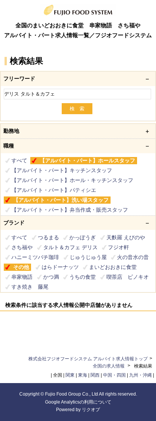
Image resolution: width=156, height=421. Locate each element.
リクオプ (91, 409)
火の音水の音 (133, 257)
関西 (95, 375)
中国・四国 (114, 375)
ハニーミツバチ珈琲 (35, 257)
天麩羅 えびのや (125, 237)
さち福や (22, 247)
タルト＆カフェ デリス (70, 247)
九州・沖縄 (140, 375)
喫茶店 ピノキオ (127, 277)
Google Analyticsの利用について (78, 402)
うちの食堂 (82, 277)
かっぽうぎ (82, 237)
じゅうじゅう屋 (88, 257)
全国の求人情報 (109, 366)
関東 (70, 375)
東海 (82, 375)
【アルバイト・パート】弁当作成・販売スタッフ (69, 210)
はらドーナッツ (60, 267)
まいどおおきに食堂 (113, 267)
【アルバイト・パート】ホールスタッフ (87, 160)
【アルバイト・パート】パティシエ (53, 190)
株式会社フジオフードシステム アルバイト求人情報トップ (88, 358)
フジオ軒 (118, 247)
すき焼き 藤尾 (29, 287)
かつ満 (51, 277)
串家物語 (22, 277)
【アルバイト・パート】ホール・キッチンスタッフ (72, 180)
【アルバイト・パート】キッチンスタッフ (61, 170)
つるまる (48, 237)
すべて (19, 160)
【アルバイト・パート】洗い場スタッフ (61, 200)
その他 (21, 267)
